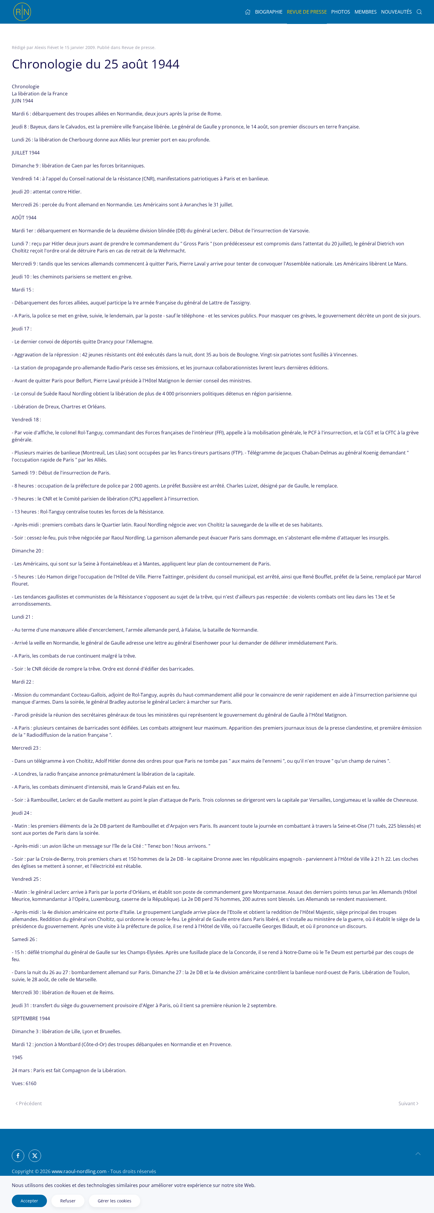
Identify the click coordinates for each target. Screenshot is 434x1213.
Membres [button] (366, 12)
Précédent (30, 1103)
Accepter (29, 1201)
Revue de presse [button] (307, 12)
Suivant (407, 1103)
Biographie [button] (269, 12)
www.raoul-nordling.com (79, 1171)
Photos (340, 12)
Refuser (68, 1201)
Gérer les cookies (114, 1201)
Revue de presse (138, 47)
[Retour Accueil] (22, 12)
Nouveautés (396, 12)
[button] (418, 1154)
